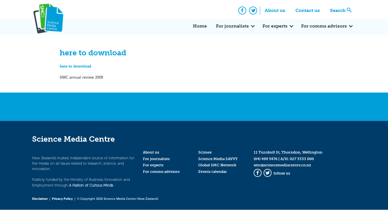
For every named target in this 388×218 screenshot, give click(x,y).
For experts (274, 26)
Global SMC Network (217, 165)
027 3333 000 (302, 159)
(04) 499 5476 (266, 159)
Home (200, 26)
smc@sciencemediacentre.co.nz (282, 165)
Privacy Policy (62, 198)
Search (338, 10)
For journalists (232, 26)
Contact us (307, 10)
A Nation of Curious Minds (91, 185)
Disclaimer (40, 198)
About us (275, 10)
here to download (75, 66)
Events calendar (212, 171)
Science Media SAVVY (218, 159)
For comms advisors (324, 26)
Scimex (205, 152)
